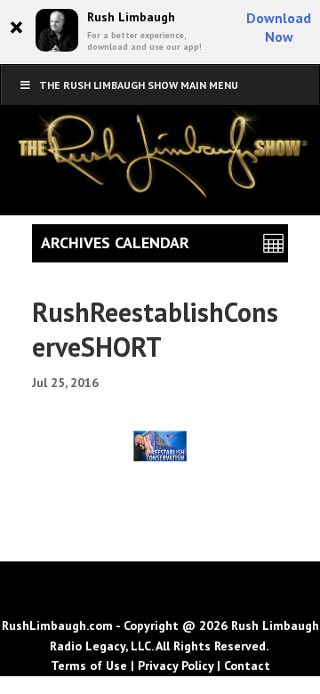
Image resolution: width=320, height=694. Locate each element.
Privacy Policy (175, 666)
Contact (247, 666)
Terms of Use (89, 666)
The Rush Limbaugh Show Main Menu (138, 85)
